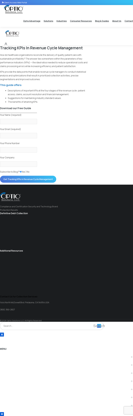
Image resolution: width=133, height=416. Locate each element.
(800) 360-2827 (7, 309)
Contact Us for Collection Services (18, 296)
